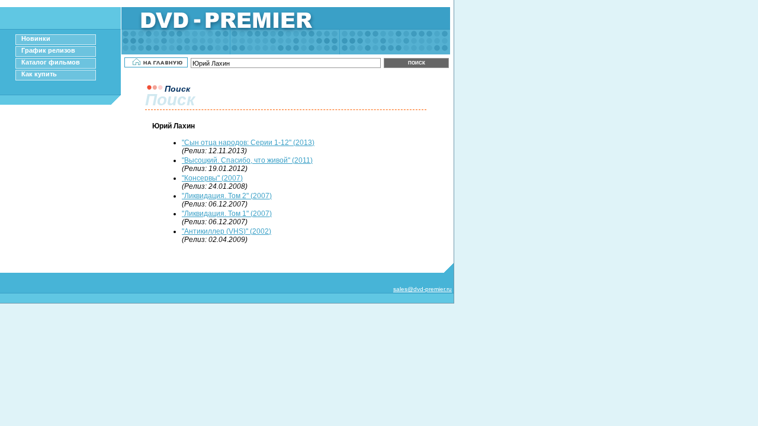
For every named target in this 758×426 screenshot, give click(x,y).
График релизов (48, 50)
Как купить (39, 74)
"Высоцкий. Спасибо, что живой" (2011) (247, 160)
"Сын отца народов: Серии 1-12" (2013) (248, 142)
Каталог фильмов (50, 62)
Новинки (35, 38)
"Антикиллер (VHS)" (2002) (226, 231)
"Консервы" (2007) (212, 178)
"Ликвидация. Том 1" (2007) (227, 213)
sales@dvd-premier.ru (422, 289)
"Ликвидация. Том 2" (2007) (227, 196)
